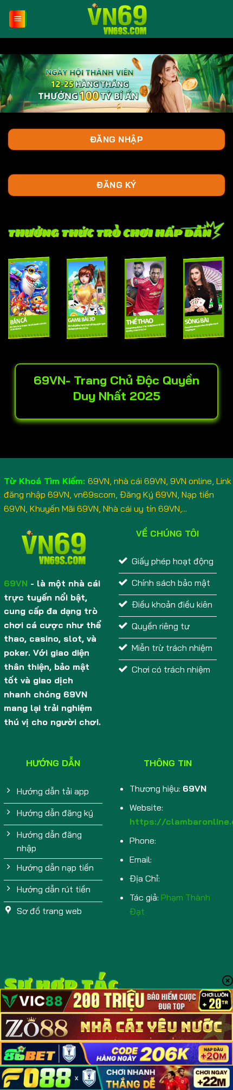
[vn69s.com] (116, 19)
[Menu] (18, 19)
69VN (16, 583)
